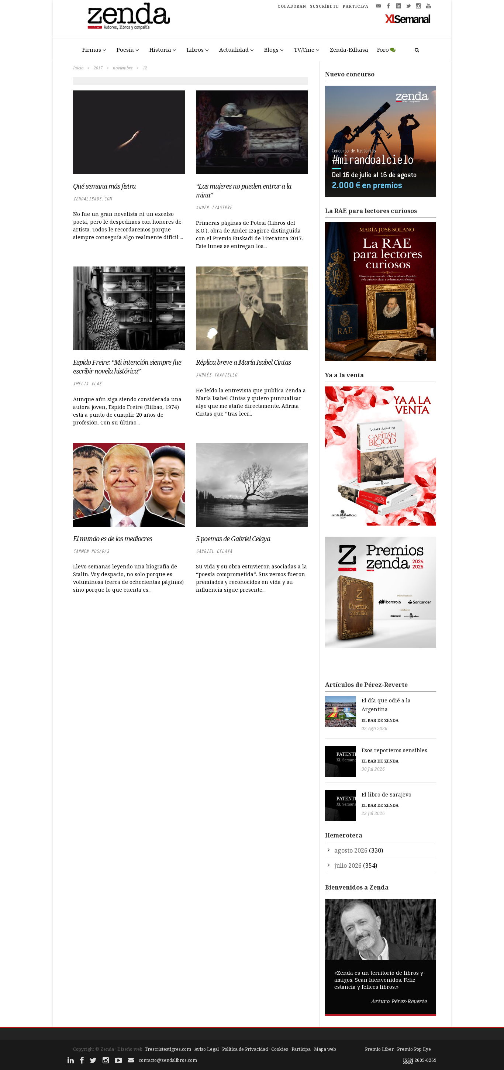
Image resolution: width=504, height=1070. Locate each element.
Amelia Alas (87, 384)
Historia (160, 49)
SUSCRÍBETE (324, 6)
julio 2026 (348, 865)
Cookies (279, 1049)
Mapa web (325, 1049)
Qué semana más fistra (104, 186)
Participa (301, 1049)
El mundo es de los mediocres (112, 538)
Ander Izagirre (214, 207)
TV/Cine (304, 49)
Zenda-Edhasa (349, 49)
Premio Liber (379, 1049)
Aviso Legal (206, 1049)
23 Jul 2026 (373, 813)
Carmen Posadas (91, 551)
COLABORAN (291, 6)
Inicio (78, 67)
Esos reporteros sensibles (394, 750)
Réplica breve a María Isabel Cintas (243, 362)
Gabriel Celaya (214, 551)
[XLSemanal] (408, 18)
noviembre (122, 67)
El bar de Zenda (380, 720)
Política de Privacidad (245, 1049)
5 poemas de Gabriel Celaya (233, 538)
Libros (195, 49)
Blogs (271, 49)
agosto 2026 (350, 850)
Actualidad (234, 49)
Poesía (125, 49)
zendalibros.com (92, 199)
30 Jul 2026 (373, 769)
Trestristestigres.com (168, 1049)
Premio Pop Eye (414, 1049)
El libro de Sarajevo (386, 794)
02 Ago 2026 (374, 728)
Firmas (91, 49)
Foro (383, 49)
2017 (98, 67)
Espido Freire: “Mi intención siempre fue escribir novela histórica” (127, 366)
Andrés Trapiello (216, 375)
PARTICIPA (356, 6)
